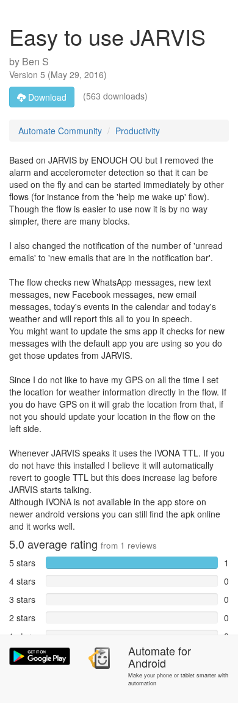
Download (46, 97)
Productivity (137, 130)
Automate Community (60, 130)
